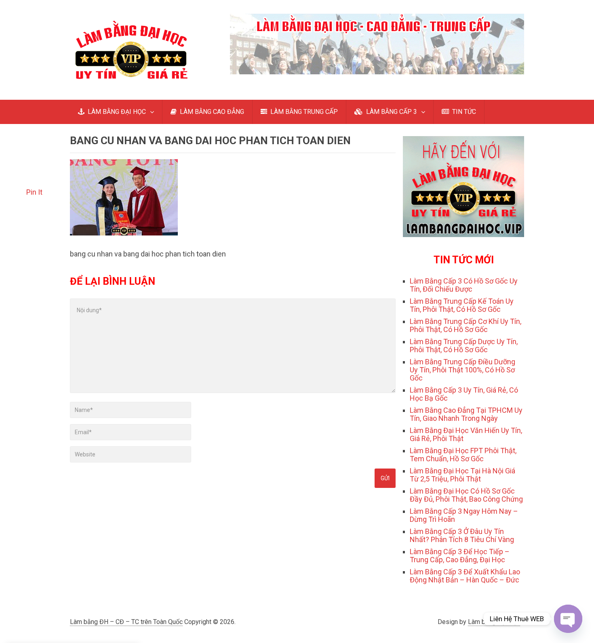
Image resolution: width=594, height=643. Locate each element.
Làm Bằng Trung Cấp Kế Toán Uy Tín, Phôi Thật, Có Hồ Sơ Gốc (462, 305)
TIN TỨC (463, 112)
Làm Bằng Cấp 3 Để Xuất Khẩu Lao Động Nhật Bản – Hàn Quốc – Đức (465, 575)
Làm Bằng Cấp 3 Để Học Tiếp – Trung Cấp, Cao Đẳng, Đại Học (460, 555)
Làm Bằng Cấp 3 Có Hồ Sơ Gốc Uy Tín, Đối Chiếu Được (464, 285)
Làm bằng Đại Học (494, 622)
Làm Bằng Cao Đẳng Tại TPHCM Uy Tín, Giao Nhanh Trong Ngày (466, 414)
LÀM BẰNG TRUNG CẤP (303, 112)
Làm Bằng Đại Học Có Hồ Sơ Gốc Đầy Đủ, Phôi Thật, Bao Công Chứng (466, 495)
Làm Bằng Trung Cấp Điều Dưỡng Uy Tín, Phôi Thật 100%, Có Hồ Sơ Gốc (462, 369)
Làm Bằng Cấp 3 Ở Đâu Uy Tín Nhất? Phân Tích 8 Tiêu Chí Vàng (462, 535)
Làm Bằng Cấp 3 (70, 593)
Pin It (34, 192)
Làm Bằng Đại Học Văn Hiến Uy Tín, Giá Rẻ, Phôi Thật (466, 434)
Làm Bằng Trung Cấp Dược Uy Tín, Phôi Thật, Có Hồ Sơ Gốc (464, 345)
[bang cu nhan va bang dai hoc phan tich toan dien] (124, 233)
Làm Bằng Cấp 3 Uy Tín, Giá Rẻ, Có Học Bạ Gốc (464, 394)
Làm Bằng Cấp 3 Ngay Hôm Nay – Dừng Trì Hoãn (464, 515)
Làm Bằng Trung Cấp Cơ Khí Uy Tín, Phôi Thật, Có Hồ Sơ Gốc (465, 325)
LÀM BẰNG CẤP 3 (390, 112)
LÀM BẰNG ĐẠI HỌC (116, 112)
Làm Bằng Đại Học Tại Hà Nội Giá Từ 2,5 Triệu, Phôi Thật (462, 474)
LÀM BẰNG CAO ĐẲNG (211, 112)
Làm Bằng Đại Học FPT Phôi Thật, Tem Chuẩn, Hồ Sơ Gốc (463, 454)
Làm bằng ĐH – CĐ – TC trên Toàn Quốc (126, 622)
